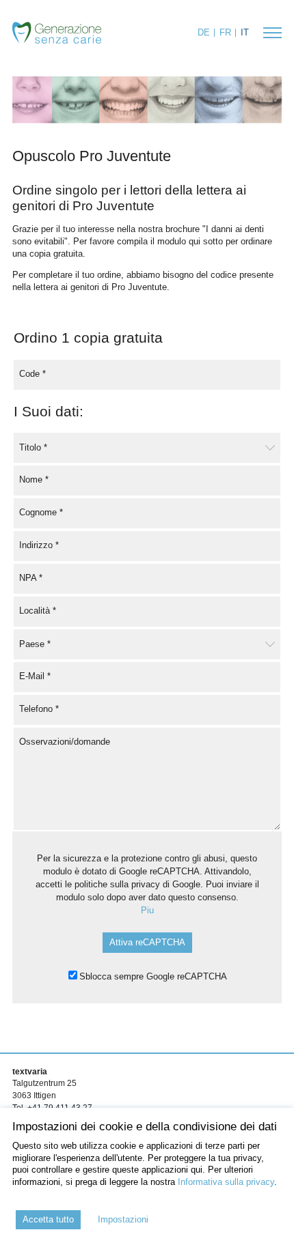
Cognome (41, 511)
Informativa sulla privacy (226, 1182)
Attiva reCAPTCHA (147, 942)
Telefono (39, 708)
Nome (34, 478)
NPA (30, 577)
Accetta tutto (48, 1219)
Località (37, 609)
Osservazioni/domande (64, 740)
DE (204, 32)
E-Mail (35, 675)
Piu (147, 910)
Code (32, 373)
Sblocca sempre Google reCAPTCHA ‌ (154, 976)
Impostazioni (123, 1219)
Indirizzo (39, 544)
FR (225, 32)
